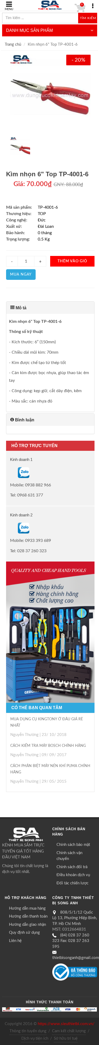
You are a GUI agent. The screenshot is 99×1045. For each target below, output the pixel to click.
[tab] (50, 308)
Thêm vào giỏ (72, 261)
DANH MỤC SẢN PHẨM (29, 30)
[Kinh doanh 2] (10, 528)
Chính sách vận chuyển (69, 856)
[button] (50, 307)
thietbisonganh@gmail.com (75, 958)
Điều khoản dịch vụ (73, 875)
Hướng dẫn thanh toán (28, 916)
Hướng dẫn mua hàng (27, 908)
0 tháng (45, 233)
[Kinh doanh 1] (10, 472)
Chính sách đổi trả (71, 867)
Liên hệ (15, 941)
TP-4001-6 (48, 207)
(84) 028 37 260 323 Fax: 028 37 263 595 (70, 941)
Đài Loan (46, 226)
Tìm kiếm (88, 18)
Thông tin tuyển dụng (28, 1031)
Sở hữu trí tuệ (66, 1038)
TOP (42, 214)
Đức (42, 220)
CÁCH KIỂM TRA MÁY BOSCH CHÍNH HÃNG (48, 746)
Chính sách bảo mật (73, 845)
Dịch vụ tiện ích (34, 1038)
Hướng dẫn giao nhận (27, 925)
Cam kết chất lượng (69, 1031)
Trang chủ (13, 44)
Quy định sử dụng (24, 933)
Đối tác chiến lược (72, 883)
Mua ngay (21, 274)
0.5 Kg (44, 239)
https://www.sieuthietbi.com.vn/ (66, 1024)
